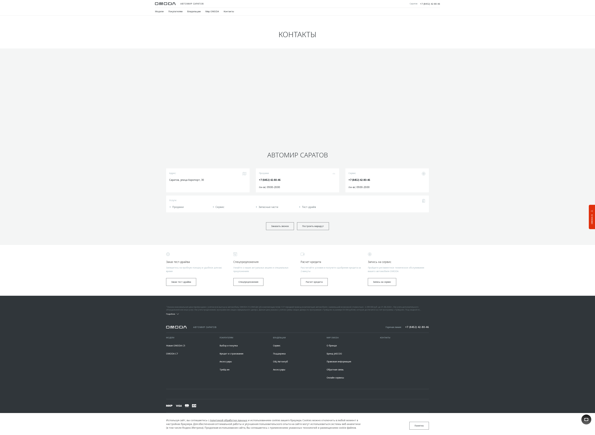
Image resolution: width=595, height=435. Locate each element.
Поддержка (279, 353)
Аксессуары (226, 361)
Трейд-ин (224, 369)
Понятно (419, 425)
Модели (159, 11)
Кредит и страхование (231, 353)
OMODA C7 (172, 353)
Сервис (276, 345)
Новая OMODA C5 (175, 345)
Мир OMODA (212, 11)
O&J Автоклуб (280, 361)
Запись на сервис (382, 281)
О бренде (332, 345)
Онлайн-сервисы (335, 377)
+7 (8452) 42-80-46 (430, 4)
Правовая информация (339, 361)
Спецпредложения (248, 281)
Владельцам (194, 11)
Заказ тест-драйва (181, 281)
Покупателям (175, 11)
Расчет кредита (314, 281)
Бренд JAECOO (334, 353)
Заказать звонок (280, 226)
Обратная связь (335, 369)
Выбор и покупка (229, 345)
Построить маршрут (313, 226)
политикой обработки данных (228, 420)
